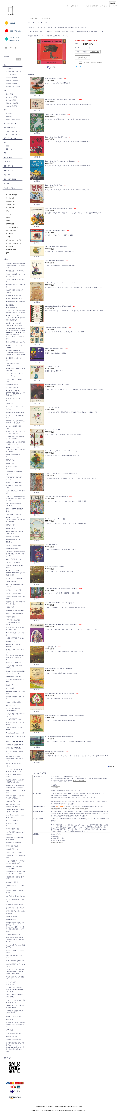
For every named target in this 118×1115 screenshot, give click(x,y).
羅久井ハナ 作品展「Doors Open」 (14, 752)
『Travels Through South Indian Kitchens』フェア (14, 770)
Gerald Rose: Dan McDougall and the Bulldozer (60, 161)
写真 (5, 90)
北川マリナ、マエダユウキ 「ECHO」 (14, 346)
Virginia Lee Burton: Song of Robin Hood (58, 306)
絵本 (5, 65)
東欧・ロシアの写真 (12, 103)
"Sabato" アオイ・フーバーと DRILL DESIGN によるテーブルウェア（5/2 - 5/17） (15, 971)
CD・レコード (10, 149)
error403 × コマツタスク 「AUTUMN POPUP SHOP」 (15, 324)
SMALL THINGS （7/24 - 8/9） (15, 961)
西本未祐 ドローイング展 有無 (15, 286)
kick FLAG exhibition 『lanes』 (15, 896)
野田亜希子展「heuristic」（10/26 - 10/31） (14, 867)
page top (111, 766)
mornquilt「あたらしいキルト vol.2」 (15, 723)
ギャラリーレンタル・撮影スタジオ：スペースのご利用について (15, 1025)
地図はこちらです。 (79, 781)
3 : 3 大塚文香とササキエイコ (15, 342)
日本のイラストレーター (13, 131)
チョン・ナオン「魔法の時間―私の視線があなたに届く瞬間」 (15, 311)
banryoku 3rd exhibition (13, 843)
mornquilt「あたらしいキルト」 (14, 467)
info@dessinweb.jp (57, 842)
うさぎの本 (9, 233)
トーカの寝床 (10, 688)
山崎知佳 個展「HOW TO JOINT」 (14, 729)
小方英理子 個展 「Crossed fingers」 (14, 892)
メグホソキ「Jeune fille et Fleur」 (14, 487)
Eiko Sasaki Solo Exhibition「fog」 (14, 765)
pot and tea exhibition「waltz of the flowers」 (15, 816)
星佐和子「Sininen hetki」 (14, 482)
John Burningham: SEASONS (54, 567)
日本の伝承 (9, 246)
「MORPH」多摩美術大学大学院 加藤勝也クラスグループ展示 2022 (15, 554)
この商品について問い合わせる (92, 62)
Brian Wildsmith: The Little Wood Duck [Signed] (59, 603)
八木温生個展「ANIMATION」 (15, 271)
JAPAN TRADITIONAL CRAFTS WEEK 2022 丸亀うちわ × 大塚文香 (15, 520)
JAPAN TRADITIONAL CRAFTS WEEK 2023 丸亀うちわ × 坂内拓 (15, 449)
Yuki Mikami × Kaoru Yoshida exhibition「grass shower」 (15, 786)
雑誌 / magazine (11, 230)
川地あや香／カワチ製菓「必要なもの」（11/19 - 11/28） (15, 872)
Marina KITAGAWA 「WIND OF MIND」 (15, 492)
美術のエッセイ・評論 (13, 119)
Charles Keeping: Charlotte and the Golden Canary (61, 451)
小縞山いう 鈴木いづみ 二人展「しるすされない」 (15, 443)
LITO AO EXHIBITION (13, 562)
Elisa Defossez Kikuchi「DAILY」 (13, 364)
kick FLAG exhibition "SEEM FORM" (15, 586)
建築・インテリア (9, 170)
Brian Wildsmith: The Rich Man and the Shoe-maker (61, 624)
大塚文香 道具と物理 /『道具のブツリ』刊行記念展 (15, 422)
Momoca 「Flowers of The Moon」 (14, 775)
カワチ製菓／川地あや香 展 (14, 745)
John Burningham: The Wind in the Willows (58, 668)
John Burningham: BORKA (53, 78)
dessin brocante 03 (12, 548)
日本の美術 (9, 113)
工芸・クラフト (8, 166)
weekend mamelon (12, 916)
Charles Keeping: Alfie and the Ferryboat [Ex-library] (61, 588)
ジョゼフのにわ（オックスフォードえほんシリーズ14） (62, 473)
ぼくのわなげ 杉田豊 (52, 366)
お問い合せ (103, 6)
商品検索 (6, 56)
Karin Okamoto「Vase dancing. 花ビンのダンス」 (14, 805)
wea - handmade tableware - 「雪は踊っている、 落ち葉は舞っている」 (15, 940)
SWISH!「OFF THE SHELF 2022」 (14, 510)
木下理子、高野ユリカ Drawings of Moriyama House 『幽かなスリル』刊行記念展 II (15, 353)
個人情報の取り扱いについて (45, 1106)
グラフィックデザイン (11, 123)
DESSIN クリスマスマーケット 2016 (15, 857)
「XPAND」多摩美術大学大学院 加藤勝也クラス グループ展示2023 (15, 498)
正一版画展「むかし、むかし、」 (14, 359)
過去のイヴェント (11, 1036)
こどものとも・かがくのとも (15, 72)
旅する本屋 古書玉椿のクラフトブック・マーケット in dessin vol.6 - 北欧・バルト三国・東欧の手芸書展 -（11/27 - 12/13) (15, 927)
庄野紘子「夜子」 (11, 525)
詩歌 (7, 211)
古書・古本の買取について (14, 1033)
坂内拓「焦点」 (11, 463)
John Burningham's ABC (53, 430)
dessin (4, 1)
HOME (31, 18)
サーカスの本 (10, 198)
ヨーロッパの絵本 (11, 78)
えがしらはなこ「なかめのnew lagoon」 (15, 715)
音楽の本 (9, 146)
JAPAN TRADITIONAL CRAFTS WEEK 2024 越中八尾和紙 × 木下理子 (15, 393)
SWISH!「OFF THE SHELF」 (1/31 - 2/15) (15, 996)
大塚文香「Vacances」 (13, 537)
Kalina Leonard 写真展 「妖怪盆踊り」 (15, 692)
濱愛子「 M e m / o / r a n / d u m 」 (15, 280)
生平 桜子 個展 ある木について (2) (15, 900)
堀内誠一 (9, 217)
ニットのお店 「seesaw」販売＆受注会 (15, 946)
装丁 (7, 253)
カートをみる (70, 6)
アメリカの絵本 (11, 75)
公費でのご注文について (13, 1040)
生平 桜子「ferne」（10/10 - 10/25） (15, 951)
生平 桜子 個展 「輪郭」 (13, 829)
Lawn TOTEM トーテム (13, 559)
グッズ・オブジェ (9, 188)
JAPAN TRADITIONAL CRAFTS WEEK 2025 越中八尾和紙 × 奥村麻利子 (15, 318)
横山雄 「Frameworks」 (13, 685)
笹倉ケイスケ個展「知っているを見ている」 (15, 275)
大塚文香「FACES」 (12, 641)
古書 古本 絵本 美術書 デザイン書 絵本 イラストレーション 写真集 (69, 15)
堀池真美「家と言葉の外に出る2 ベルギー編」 (15, 603)
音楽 (5, 142)
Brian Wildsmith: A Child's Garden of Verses (58, 208)
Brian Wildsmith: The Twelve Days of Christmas (60, 693)
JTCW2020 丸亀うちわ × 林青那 (15, 634)
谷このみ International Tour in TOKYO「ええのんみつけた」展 (15, 657)
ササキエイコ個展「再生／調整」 (15, 698)
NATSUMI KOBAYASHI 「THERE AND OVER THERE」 (13, 622)
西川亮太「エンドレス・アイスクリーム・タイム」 (15, 432)
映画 (5, 153)
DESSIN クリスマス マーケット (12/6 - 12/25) (15, 1006)
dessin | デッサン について (14, 1016)
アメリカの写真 (11, 100)
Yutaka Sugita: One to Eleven (54, 348)
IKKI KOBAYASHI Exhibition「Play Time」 (14, 532)
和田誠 (8, 220)
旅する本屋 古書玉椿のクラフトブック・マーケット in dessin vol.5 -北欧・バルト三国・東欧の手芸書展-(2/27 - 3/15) (15, 1047)
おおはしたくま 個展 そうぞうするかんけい (15, 628)
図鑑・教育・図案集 (10, 179)
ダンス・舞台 (8, 157)
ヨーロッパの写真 (11, 97)
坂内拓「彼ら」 (11, 403)
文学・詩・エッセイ (10, 138)
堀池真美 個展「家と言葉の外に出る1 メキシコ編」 (15, 781)
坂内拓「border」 (11, 528)
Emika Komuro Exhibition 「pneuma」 (14, 473)
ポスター (6, 183)
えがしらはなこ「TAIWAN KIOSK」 (14, 667)
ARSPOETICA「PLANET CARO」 (14, 478)
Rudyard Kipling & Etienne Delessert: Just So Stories (61, 283)
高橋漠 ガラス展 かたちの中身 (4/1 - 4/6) (15, 978)
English (112, 3)
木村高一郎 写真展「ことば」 (15, 638)
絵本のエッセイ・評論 (13, 87)
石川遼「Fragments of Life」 (15, 298)
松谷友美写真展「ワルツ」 (14, 719)
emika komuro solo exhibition (15, 610)
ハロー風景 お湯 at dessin (14, 904)
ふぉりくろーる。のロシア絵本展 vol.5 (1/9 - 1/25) (15, 1001)
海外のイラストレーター (13, 134)
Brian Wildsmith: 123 (51, 545)
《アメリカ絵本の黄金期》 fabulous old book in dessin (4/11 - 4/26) (14, 989)
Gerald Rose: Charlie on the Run (55, 114)
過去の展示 (9, 1019)
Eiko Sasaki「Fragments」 (14, 514)
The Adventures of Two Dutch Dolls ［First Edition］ (61, 99)
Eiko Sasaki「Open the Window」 (13, 645)
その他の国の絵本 (11, 84)
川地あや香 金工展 (12, 384)
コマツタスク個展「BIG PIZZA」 (13, 427)
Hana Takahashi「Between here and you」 (14, 375)
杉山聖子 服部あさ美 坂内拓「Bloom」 (14, 291)
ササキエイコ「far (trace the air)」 (15, 416)
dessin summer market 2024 (15, 412)
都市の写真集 (10, 224)
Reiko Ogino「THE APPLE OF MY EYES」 (15, 369)
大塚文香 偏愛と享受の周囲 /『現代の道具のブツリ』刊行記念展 (15, 265)
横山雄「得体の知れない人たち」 (15, 456)
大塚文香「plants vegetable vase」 (14, 566)
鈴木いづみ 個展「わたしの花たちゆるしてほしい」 (15, 797)
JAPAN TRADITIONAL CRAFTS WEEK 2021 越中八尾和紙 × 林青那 (15, 573)
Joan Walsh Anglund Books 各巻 (55, 519)
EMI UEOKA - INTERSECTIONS (11, 306)
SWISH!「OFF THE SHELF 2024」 (14, 380)
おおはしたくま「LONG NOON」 (13, 399)
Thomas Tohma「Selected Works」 (14, 408)
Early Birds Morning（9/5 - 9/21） (14, 957)
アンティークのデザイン (13, 243)
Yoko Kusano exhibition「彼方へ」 (15, 737)
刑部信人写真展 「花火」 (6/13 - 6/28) (15, 965)
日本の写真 (9, 94)
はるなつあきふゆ (50, 647)
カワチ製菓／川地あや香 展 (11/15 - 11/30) (14, 1012)
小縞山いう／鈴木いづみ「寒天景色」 (15, 597)
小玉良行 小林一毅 (12, 388)
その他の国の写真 (11, 106)
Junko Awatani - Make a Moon (15, 302)
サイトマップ (113, 6)
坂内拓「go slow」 (12, 581)
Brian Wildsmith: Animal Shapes (55, 230)
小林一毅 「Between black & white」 (15, 681)
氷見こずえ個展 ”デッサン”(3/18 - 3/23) (14, 983)
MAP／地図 (9, 1030)
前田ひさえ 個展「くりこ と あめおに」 (15, 791)
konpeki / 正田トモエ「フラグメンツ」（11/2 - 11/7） (15, 862)
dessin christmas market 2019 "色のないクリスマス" (15, 672)
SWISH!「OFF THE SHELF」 (15, 613)
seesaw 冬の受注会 (12, 882)
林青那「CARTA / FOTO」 (14, 662)
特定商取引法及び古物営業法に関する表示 (68, 1106)
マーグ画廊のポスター (13, 227)
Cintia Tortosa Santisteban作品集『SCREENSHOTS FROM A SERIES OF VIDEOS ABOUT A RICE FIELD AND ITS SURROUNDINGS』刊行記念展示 (15, 334)
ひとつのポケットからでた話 (15, 908)
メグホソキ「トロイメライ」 (15, 590)
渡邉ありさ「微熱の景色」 (14, 295)
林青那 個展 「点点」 (12, 846)
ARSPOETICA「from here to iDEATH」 (15, 541)
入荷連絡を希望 (94, 52)
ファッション (8, 161)
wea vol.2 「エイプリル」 (14, 801)
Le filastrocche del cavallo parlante (56, 327)
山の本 (8, 237)
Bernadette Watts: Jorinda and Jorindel (57, 384)
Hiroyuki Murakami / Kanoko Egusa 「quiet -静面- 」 (15, 811)
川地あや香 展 (10, 617)
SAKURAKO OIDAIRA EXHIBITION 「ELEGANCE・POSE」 (15, 759)
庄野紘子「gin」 (11, 460)
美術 (5, 110)
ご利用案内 (95, 6)
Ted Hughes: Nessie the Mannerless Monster (59, 737)
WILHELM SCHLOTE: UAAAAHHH (56, 247)
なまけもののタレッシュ (52, 407)
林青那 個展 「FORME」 (13, 748)
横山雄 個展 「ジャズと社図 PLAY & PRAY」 (15, 838)
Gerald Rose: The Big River (54, 185)
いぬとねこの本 (11, 204)
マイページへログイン (83, 6)
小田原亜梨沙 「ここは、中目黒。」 (15, 886)
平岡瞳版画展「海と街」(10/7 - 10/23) (15, 878)
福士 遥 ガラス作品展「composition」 (13, 709)
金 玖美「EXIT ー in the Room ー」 (15, 651)
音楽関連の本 (10, 201)
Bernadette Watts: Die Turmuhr (55, 751)
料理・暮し (7, 175)
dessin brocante (11, 250)
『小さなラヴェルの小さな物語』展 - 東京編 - (15, 438)
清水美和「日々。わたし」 (14, 849)
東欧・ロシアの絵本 (12, 81)
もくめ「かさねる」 (12, 820)
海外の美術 (9, 116)
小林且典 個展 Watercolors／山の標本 (15, 833)
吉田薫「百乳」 (11, 607)
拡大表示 (53, 67)
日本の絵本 (9, 69)
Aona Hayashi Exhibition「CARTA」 (13, 505)
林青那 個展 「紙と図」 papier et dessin (15, 912)
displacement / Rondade (13, 676)
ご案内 (6, 259)
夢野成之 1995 (10, 705)
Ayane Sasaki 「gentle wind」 (15, 733)
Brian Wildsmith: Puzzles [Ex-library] (56, 496)
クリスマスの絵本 (11, 195)
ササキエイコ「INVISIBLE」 (15, 578)
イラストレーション (10, 128)
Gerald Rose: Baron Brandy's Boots (56, 137)
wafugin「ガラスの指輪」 (14, 545)
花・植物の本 (10, 208)
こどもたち (9, 214)
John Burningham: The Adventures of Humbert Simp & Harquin (64, 715)
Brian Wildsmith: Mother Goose (55, 261)
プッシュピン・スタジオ (13, 240)
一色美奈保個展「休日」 (13, 934)
